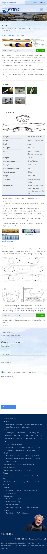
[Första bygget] (8, 95)
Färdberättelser (11, 458)
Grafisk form (20, 490)
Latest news (8, 470)
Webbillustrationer (12, 502)
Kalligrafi (7, 504)
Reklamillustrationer (27, 499)
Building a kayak (25, 482)
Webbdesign (31, 490)
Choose (7, 421)
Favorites (28, 470)
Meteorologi (20, 450)
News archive (18, 470)
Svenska (35, 2)
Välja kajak (10, 424)
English (42, 2)
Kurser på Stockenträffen (25, 464)
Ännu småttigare (32, 507)
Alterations (5, 234)
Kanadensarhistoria (24, 456)
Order (39, 476)
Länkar (30, 458)
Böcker (6, 510)
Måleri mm (16, 504)
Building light (28, 435)
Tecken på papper (23, 513)
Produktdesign (11, 493)
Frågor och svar (9, 464)
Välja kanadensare (12, 427)
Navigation (10, 450)
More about (21, 35)
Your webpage (6, 362)
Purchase (40, 50)
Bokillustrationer (12, 499)
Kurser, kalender (10, 444)
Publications (31, 476)
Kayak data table (7, 241)
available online (17, 308)
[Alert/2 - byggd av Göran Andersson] (20, 95)
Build (6, 430)
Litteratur (22, 458)
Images (4, 35)
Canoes (13, 476)
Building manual (31, 438)
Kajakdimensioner (22, 424)
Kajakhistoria (10, 456)
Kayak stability (27, 234)
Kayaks (7, 476)
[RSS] (45, 539)
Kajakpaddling (11, 447)
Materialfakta (18, 438)
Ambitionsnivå (21, 432)
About (16, 482)
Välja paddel (26, 427)
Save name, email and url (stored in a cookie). (19, 372)
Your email (5, 354)
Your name (5, 346)
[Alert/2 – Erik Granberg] (20, 105)
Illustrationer (8, 496)
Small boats (21, 476)
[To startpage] (13, 10)
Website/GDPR (38, 482)
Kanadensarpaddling (26, 447)
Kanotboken (10, 513)
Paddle (19, 444)
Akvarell (9, 507)
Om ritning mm (34, 432)
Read (6, 453)
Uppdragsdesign (11, 461)
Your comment (6, 376)
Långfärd (39, 447)
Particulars (11, 35)
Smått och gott (19, 507)
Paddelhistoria (39, 456)
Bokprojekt (10, 490)
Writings (38, 458)
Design (6, 487)
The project (10, 432)
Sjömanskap (31, 450)
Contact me (8, 482)
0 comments (39, 28)
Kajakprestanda (36, 424)
